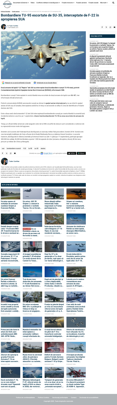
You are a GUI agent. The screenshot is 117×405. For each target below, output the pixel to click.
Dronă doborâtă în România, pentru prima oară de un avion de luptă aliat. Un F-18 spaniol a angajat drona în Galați (75, 257)
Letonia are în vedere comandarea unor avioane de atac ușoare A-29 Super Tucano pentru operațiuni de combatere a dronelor (75, 282)
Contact (73, 397)
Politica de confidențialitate (25, 397)
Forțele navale (93, 3)
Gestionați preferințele (60, 397)
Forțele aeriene (81, 3)
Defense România (5, 11)
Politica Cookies (43, 397)
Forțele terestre (67, 3)
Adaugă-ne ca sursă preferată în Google (18, 83)
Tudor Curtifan (13, 26)
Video (33, 3)
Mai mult (103, 3)
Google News (48, 153)
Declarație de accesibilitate (89, 397)
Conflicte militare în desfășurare (47, 3)
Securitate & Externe (20, 3)
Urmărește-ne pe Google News (47, 83)
